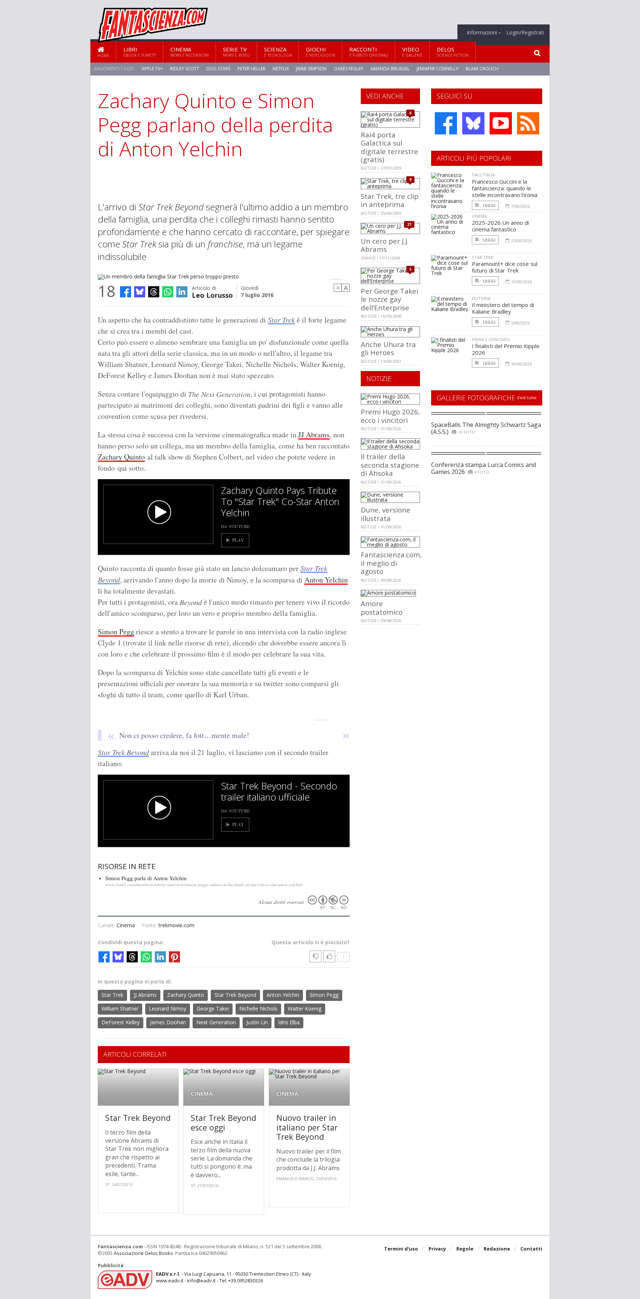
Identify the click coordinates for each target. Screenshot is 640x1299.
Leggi (489, 205)
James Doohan (168, 1022)
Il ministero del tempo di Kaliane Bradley (503, 308)
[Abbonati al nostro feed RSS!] (528, 123)
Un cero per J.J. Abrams (385, 245)
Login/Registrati (525, 32)
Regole (464, 1248)
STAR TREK (482, 257)
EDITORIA (481, 298)
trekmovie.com (176, 925)
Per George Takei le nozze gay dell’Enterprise (389, 299)
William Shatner (120, 1008)
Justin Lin (257, 1022)
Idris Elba (289, 1022)
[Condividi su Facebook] (125, 291)
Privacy (437, 1248)
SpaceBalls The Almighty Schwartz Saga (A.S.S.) (486, 428)
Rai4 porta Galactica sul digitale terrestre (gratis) (389, 147)
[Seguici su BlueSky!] (473, 123)
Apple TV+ (152, 69)
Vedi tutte (527, 397)
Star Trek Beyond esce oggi (223, 1122)
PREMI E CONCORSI (491, 339)
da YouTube (235, 526)
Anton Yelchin (326, 580)
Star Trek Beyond (123, 752)
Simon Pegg (116, 632)
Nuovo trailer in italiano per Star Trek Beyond (307, 1127)
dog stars (218, 69)
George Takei (213, 1008)
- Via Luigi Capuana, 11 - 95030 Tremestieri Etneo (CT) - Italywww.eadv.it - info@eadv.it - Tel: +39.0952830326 (233, 1277)
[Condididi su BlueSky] (139, 291)
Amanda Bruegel (390, 69)
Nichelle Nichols (258, 1008)
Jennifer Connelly (438, 69)
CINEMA (202, 1093)
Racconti (368, 52)
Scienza (278, 52)
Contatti (531, 1248)
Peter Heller (251, 69)
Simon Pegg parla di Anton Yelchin (146, 878)
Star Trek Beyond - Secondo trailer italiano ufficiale (279, 791)
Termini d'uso (401, 1248)
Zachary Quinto (121, 457)
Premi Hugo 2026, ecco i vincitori (390, 415)
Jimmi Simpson (311, 69)
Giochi (320, 52)
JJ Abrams (314, 435)
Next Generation (216, 1022)
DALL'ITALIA (483, 175)
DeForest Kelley (120, 1022)
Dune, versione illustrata (385, 513)
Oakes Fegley (348, 69)
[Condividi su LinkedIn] (182, 291)
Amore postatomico (382, 607)
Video (412, 52)
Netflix (281, 69)
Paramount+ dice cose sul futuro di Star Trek (504, 267)
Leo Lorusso (212, 294)
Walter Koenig (304, 1008)
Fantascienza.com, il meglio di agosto (391, 563)
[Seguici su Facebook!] (446, 123)
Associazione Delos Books (143, 1253)
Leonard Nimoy (167, 1008)
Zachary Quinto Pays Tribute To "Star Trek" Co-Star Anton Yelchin (280, 501)
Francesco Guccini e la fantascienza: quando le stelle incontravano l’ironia (504, 188)
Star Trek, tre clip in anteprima (390, 200)
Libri (139, 52)
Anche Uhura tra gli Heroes (388, 348)
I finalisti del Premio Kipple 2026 (506, 349)
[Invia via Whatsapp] (167, 291)
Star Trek (281, 319)
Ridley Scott (184, 69)
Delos (453, 52)
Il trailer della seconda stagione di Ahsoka (390, 465)
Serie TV (236, 52)
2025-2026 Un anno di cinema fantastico (500, 226)
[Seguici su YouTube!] (500, 123)
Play (238, 540)
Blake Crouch (482, 69)
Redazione (497, 1248)
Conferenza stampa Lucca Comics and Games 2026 (483, 468)
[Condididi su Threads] (153, 291)
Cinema (189, 52)
